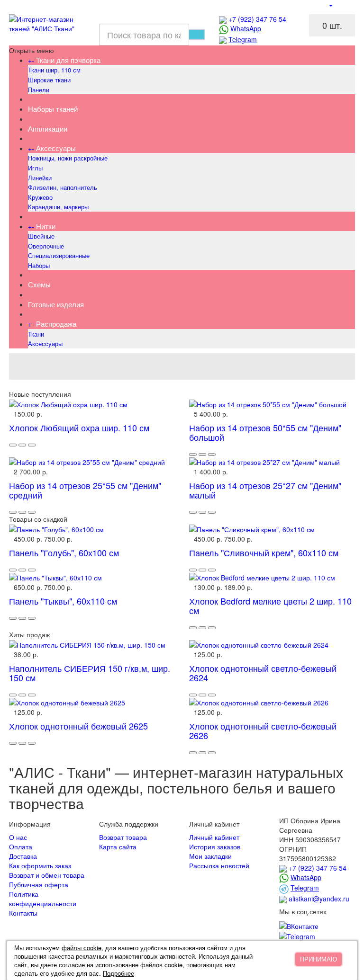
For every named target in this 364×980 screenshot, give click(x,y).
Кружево (40, 197)
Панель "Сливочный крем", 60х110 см (263, 552)
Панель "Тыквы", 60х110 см (63, 601)
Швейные (41, 236)
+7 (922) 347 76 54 (257, 19)
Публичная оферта (38, 884)
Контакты (23, 913)
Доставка (23, 856)
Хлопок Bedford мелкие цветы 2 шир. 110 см (270, 605)
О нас (18, 837)
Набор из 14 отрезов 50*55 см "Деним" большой (265, 432)
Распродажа (56, 324)
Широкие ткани (49, 79)
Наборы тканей (53, 109)
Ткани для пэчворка (68, 60)
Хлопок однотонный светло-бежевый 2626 (263, 730)
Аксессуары (56, 148)
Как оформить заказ (40, 865)
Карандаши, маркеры (58, 206)
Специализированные (59, 255)
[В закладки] (22, 445)
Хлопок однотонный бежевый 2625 (78, 726)
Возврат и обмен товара (46, 875)
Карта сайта (117, 846)
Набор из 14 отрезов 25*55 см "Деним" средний (85, 490)
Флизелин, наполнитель (62, 187)
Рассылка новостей (219, 865)
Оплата (20, 846)
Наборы (39, 265)
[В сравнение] (32, 445)
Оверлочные (46, 245)
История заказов (214, 846)
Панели (38, 89)
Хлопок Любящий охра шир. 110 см (79, 427)
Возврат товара (123, 837)
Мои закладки (210, 856)
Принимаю (318, 958)
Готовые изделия (56, 304)
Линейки (40, 177)
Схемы (39, 284)
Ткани (36, 334)
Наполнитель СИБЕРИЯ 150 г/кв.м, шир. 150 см (89, 673)
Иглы (35, 167)
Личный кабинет (214, 837)
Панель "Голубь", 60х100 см (64, 552)
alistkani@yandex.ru (319, 898)
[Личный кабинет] (330, 4)
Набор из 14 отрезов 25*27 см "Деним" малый (265, 490)
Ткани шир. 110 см (54, 69)
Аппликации (47, 129)
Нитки (45, 226)
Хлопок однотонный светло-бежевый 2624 (263, 673)
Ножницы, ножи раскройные (68, 157)
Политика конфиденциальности (42, 898)
